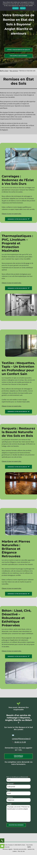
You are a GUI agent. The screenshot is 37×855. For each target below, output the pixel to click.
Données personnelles (20, 849)
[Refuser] (35, 5)
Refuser (23, 8)
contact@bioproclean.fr (21, 738)
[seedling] (18, 704)
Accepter (15, 8)
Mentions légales (7, 849)
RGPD (29, 847)
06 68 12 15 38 (20, 742)
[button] (18, 219)
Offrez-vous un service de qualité (18, 49)
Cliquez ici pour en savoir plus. (11, 214)
